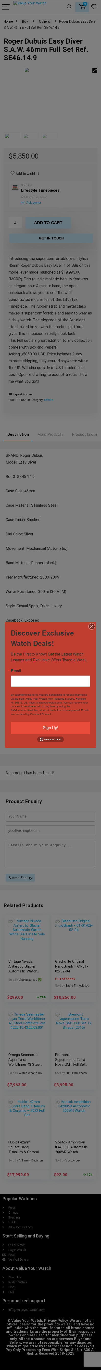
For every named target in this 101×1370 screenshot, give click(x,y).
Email (16, 671)
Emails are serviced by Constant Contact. (50, 712)
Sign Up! (50, 728)
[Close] (92, 626)
